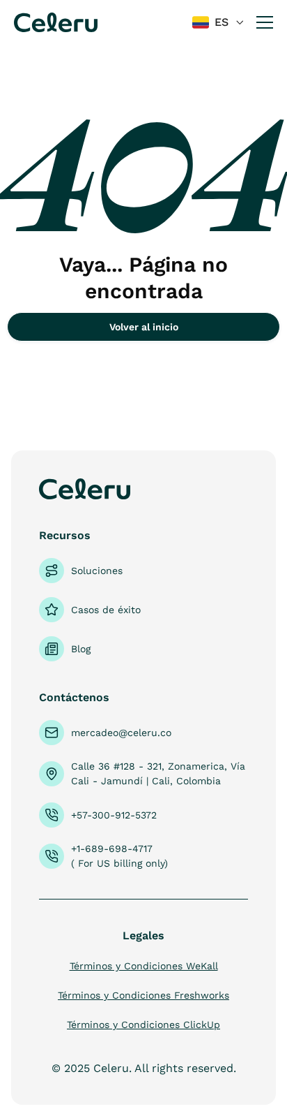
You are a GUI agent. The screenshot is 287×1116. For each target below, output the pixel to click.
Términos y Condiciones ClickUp (143, 1024)
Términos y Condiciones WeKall (144, 965)
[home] (56, 22)
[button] (219, 23)
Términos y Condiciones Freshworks (143, 995)
